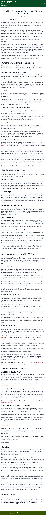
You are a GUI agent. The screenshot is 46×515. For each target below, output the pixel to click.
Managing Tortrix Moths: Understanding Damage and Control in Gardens (7, 501)
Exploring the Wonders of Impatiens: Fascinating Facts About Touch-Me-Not (23, 501)
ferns (37, 335)
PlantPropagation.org (8, 2)
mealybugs (39, 143)
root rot (39, 150)
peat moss (40, 208)
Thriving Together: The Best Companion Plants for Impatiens (37, 501)
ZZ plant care (35, 165)
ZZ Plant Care (4, 385)
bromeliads (3, 337)
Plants (23, 16)
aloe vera (33, 342)
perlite (2, 209)
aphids (2, 145)
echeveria (39, 342)
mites (35, 143)
